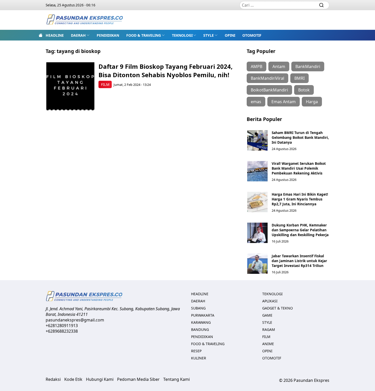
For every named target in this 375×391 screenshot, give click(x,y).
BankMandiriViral (267, 78)
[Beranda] (40, 35)
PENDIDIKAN (108, 35)
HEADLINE (55, 35)
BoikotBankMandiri (269, 90)
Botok (304, 90)
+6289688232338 (62, 331)
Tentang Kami (176, 379)
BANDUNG (200, 329)
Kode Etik (73, 379)
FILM (105, 84)
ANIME (268, 343)
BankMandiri (307, 66)
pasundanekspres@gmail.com (75, 320)
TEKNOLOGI (182, 35)
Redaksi (53, 379)
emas (256, 101)
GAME (267, 315)
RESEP (196, 350)
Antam (278, 66)
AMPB (256, 66)
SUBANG (198, 308)
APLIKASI (270, 301)
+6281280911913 (62, 325)
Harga (312, 101)
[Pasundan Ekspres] (84, 20)
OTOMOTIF (251, 35)
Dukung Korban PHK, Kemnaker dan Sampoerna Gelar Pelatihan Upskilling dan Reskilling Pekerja (300, 230)
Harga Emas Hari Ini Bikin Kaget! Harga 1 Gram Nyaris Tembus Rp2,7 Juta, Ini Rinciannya (300, 199)
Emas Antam (283, 101)
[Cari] (321, 5)
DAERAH (78, 35)
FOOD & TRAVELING (143, 35)
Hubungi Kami (100, 379)
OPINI (230, 35)
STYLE (208, 35)
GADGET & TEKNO (277, 308)
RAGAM (268, 329)
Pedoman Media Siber (138, 379)
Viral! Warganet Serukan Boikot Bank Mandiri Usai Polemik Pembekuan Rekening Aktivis (299, 168)
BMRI (299, 78)
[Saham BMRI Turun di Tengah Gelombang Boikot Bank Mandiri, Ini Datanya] (257, 140)
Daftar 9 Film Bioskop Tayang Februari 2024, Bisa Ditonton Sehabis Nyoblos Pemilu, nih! (165, 70)
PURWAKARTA (202, 315)
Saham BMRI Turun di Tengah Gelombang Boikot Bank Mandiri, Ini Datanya (300, 137)
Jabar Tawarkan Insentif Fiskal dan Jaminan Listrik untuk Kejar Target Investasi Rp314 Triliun (299, 260)
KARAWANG (201, 322)
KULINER (198, 358)
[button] (80, 35)
